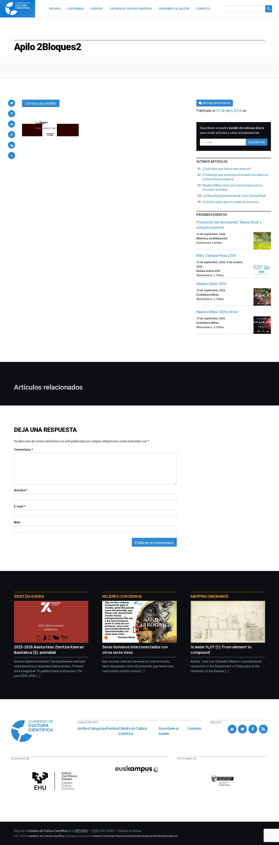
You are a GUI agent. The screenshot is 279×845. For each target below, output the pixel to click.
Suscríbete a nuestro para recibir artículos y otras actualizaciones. (232, 130)
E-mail (19, 506)
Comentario (23, 449)
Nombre (20, 490)
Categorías (97, 728)
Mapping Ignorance (209, 596)
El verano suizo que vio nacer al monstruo (230, 202)
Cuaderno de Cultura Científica (45, 836)
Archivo (83, 728)
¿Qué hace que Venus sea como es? (227, 168)
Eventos (112, 728)
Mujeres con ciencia (122, 596)
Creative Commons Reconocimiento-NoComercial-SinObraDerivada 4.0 (135, 836)
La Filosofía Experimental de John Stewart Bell (233, 196)
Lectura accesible (41, 103)
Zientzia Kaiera (29, 596)
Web (17, 522)
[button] (11, 103)
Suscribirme (256, 142)
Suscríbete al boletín (169, 731)
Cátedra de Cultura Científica (132, 731)
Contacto (194, 728)
